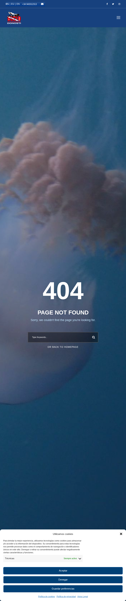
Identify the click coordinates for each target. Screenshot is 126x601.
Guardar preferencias (63, 588)
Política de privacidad (66, 596)
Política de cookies (46, 596)
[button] (121, 534)
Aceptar (63, 570)
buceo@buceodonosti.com (42, 4)
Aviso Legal (82, 596)
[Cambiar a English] (18, 4)
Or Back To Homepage (63, 347)
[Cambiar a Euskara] (14, 4)
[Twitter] (113, 4)
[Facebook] (107, 4)
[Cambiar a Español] (8, 4)
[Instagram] (119, 4)
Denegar (63, 579)
